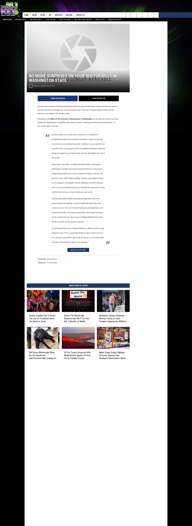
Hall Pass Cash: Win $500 (83, 19)
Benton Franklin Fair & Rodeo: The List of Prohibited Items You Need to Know (42, 318)
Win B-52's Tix (100, 19)
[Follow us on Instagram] (145, 15)
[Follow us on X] (150, 15)
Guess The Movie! (65, 19)
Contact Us (80, 15)
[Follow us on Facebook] (139, 15)
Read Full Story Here (78, 250)
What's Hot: (7, 19)
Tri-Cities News (52, 263)
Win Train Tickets (36, 19)
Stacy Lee (36, 86)
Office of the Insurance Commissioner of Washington (71, 119)
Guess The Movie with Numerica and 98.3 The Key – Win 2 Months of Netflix (77, 318)
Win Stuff (58, 15)
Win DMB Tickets (20, 19)
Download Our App (114, 19)
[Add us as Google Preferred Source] (133, 15)
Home (26, 15)
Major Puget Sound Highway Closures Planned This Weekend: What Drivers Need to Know (112, 355)
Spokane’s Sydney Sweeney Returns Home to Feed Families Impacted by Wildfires (112, 318)
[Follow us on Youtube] (156, 15)
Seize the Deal (51, 19)
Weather (69, 15)
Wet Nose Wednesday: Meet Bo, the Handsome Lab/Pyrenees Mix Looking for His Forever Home (43, 355)
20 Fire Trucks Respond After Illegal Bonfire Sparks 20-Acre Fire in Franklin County (77, 355)
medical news (52, 259)
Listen (42, 15)
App (50, 15)
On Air (34, 15)
